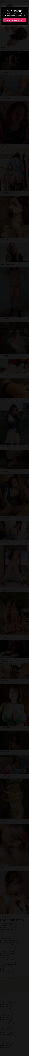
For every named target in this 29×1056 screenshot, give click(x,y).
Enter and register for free (14, 20)
